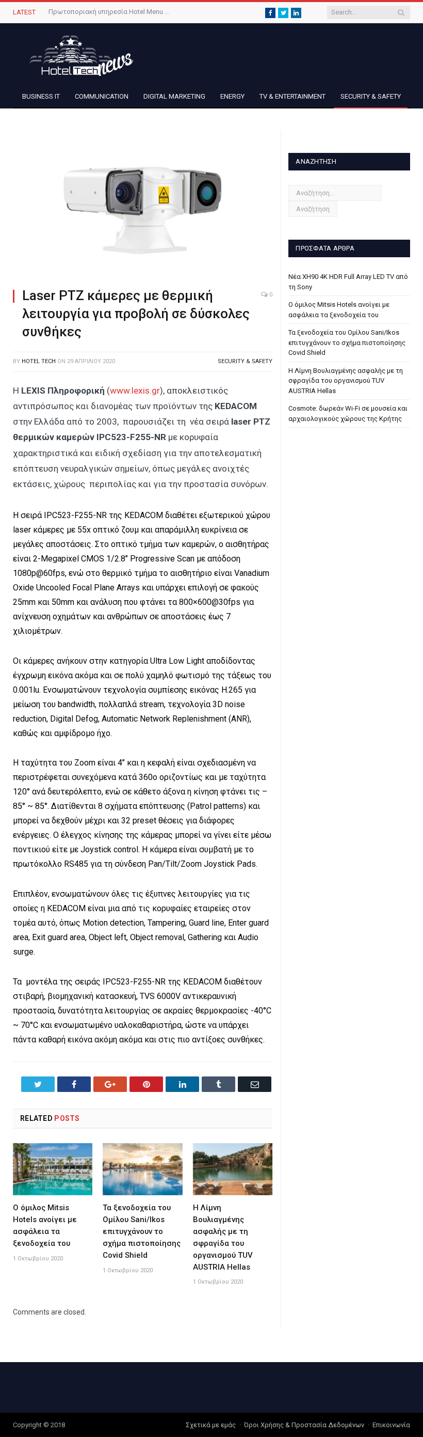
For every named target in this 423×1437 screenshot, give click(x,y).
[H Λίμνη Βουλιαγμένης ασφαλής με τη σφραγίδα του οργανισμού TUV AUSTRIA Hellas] (232, 1169)
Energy (232, 96)
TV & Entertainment (292, 96)
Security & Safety (370, 96)
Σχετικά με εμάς (211, 1425)
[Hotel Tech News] (77, 54)
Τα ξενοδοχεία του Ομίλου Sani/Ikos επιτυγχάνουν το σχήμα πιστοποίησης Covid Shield (142, 1231)
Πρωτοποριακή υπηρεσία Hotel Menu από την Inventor (110, 11)
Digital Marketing (174, 96)
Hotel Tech (39, 361)
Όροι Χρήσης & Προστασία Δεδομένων (304, 1425)
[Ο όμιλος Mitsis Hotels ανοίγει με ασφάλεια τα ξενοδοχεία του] (52, 1169)
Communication (101, 96)
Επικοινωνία (391, 1425)
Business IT (41, 96)
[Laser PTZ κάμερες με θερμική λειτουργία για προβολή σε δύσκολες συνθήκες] (142, 204)
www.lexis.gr (135, 390)
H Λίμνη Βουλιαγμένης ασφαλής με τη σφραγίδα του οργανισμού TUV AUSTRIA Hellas (345, 381)
